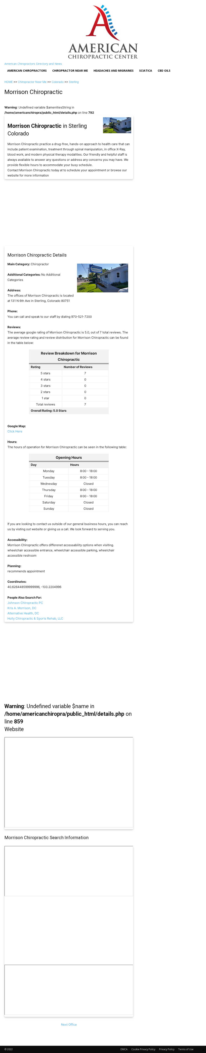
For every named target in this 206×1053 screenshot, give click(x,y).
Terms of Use (186, 1049)
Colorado (58, 82)
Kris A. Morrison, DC (21, 608)
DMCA (124, 1049)
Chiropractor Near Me (32, 82)
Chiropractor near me (70, 70)
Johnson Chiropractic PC (25, 603)
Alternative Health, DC (23, 613)
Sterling (74, 82)
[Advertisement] (68, 212)
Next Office (69, 1024)
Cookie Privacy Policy (143, 1049)
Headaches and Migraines (114, 70)
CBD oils (164, 70)
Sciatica (145, 70)
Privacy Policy (166, 1049)
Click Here (14, 431)
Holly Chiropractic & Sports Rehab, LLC (35, 618)
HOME (8, 82)
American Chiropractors (27, 70)
